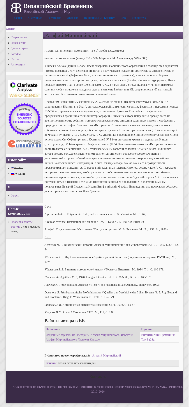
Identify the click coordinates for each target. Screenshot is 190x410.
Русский (19, 173)
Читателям (54, 17)
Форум (15, 195)
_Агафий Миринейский (106, 355)
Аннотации (18, 64)
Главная (17, 17)
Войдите (51, 363)
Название (52, 329)
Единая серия (19, 48)
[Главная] (16, 7)
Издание (146, 329)
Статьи (15, 59)
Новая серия (18, 42)
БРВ (123, 17)
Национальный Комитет (99, 17)
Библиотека (139, 17)
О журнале (35, 17)
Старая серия (19, 37)
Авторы (16, 53)
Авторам (72, 17)
